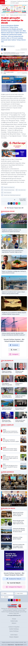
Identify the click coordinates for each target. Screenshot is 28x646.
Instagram (15, 354)
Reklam (14, 623)
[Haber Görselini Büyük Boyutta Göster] (14, 63)
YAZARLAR (5, 596)
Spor (7, 15)
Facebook (15, 345)
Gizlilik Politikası (14, 629)
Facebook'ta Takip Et (15, 579)
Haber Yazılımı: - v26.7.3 (14, 644)
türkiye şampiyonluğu (9, 190)
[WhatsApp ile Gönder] (19, 203)
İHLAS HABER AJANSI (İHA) (8, 73)
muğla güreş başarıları (9, 46)
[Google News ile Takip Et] (24, 73)
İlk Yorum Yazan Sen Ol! (15, 208)
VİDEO (4, 593)
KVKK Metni (14, 635)
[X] (12, 600)
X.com (15, 349)
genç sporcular (21, 190)
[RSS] (19, 600)
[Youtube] (17, 600)
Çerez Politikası (14, 631)
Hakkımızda (14, 621)
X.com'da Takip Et (15, 583)
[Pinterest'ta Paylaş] (17, 203)
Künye (14, 619)
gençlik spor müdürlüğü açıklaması (12, 195)
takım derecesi (7, 192)
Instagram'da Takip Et (15, 587)
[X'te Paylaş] (5, 49)
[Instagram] (14, 600)
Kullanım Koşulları (14, 627)
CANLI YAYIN (20, 593)
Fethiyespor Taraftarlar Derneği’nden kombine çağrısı (16, 2)
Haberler (3, 15)
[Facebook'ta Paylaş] (2, 49)
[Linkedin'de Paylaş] (14, 203)
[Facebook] (9, 600)
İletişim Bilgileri (14, 637)
